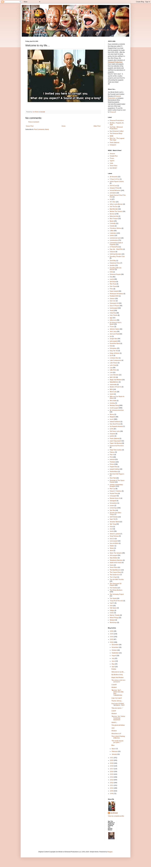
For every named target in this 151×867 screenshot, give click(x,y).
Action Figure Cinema (117, 181)
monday (112, 403)
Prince (112, 464)
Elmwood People (115, 274)
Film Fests (113, 284)
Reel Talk (113, 478)
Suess (112, 565)
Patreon (112, 452)
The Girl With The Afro (117, 579)
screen (112, 505)
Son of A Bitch (114, 543)
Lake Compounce (115, 360)
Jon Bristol (114, 813)
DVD (111, 272)
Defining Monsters (115, 254)
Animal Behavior (115, 190)
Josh (113, 728)
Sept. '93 (112, 519)
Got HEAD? (113, 168)
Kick (111, 346)
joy (111, 336)
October (114, 650)
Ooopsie (112, 434)
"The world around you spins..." (117, 741)
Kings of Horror (114, 353)
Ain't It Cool (113, 185)
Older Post (97, 126)
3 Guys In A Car (115, 179)
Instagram (113, 145)
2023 (112, 639)
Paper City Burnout (116, 443)
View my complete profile (116, 816)
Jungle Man (113, 338)
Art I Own (112, 202)
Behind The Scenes (116, 211)
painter (112, 436)
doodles (112, 265)
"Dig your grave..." (117, 708)
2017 (112, 769)
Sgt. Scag (113, 524)
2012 (112, 782)
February (115, 751)
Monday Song (114, 405)
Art (110, 199)
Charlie (112, 226)
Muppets (112, 417)
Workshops (113, 622)
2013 (112, 780)
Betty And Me (114, 216)
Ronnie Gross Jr (115, 498)
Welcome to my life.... (118, 672)
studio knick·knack (116, 562)
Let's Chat (113, 365)
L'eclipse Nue (114, 358)
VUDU (112, 613)
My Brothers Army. (117, 674)
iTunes (112, 158)
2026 (112, 631)
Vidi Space (113, 608)
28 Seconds (113, 176)
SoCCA (112, 538)
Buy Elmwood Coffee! (117, 131)
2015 (112, 774)
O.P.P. (111, 429)
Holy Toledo (113, 315)
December (115, 644)
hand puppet (114, 308)
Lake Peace (113, 363)
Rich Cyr (112, 488)
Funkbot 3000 (114, 296)
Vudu (111, 163)
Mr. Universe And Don (117, 410)
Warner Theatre (115, 615)
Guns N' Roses (114, 306)
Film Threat (113, 286)
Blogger (109, 852)
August (114, 655)
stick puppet (113, 555)
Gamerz (112, 298)
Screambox (113, 503)
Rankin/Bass (114, 471)
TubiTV (112, 161)
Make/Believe (114, 382)
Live (111, 372)
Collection (113, 233)
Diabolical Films (115, 263)
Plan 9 (112, 454)
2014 (112, 777)
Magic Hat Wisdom (116, 380)
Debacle (112, 252)
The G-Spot (113, 577)
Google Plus (114, 156)
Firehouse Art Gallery (116, 293)
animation (113, 193)
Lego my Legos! (116, 698)
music (111, 419)
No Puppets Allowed (116, 426)
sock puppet (113, 541)
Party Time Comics (116, 450)
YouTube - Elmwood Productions (116, 128)
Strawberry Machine (116, 560)
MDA (111, 389)
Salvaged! (113, 501)
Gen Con (112, 301)
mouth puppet (114, 408)
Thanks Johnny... (116, 701)
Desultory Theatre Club (117, 256)
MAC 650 (113, 377)
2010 (112, 788)
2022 (112, 642)
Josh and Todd (114, 334)
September (115, 653)
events (112, 279)
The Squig (113, 598)
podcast (112, 459)
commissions (114, 240)
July (113, 658)
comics (112, 235)
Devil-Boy (113, 260)
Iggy (111, 318)
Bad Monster (114, 209)
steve (111, 550)
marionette (113, 384)
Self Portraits (114, 517)
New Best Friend (115, 424)
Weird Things (114, 617)
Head (111, 310)
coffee (112, 230)
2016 (112, 771)
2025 (112, 634)
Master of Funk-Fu (115, 387)
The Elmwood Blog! (116, 133)
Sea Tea (112, 510)
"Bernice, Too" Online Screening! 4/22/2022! (118, 718)
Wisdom (112, 620)
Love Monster (114, 375)
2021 (112, 758)
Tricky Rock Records (116, 601)
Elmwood (112, 112)
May (113, 664)
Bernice (112, 214)
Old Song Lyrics (115, 431)
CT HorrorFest (114, 247)
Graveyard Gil (114, 303)
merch (112, 394)
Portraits (112, 462)
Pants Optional (114, 142)
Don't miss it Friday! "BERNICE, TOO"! (118, 704)
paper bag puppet (115, 441)
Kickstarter (113, 348)
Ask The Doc (114, 206)
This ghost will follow (118, 725)
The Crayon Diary (115, 572)
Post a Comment (33, 122)
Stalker (112, 546)
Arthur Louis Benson (116, 204)
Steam (112, 548)
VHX (111, 605)
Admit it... (114, 722)
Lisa (111, 367)
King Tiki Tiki (114, 351)
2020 (112, 760)
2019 (112, 763)
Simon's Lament (115, 534)
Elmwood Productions (115, 62)
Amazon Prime (114, 188)
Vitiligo (112, 610)
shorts (112, 531)
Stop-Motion (113, 558)
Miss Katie (113, 400)
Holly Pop (113, 313)
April (113, 667)
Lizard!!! (114, 684)
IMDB (111, 136)
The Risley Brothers (116, 590)
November (115, 647)
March (114, 749)
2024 (112, 637)
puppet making (114, 469)
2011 (112, 785)
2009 (112, 791)
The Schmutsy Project (117, 594)
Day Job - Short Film (116, 249)
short (111, 529)
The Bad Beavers (115, 570)
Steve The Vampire (116, 553)
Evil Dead (113, 281)
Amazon (112, 153)
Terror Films (113, 165)
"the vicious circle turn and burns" (118, 681)
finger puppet (114, 291)
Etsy (111, 277)
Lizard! (113, 711)
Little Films (113, 370)
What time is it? (116, 733)
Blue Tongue (114, 218)
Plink (111, 457)
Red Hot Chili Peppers (117, 474)
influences (113, 320)
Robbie (113, 669)
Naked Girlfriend (115, 421)
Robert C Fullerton (116, 491)
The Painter (113, 588)
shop (111, 526)
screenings (113, 508)
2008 (112, 793)
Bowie (112, 221)
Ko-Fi (111, 355)
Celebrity (112, 223)
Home (63, 126)
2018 (112, 766)
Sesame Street (114, 522)
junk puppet (113, 341)
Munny (112, 414)
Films (111, 289)
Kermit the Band (115, 343)
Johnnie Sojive (114, 329)
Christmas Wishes (115, 228)
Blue (112, 745)
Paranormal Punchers (117, 446)
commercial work (115, 238)
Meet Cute (113, 392)
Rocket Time (114, 493)
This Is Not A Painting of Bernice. (118, 737)
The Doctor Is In (115, 574)
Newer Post (29, 126)
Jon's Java (113, 331)
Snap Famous (114, 536)
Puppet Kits (113, 466)
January (114, 754)
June (113, 661)
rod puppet (113, 496)
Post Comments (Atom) (41, 129)
